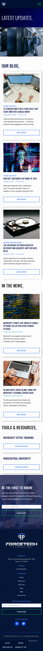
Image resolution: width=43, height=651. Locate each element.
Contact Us (21, 595)
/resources (7, 647)
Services (21, 584)
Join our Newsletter (21, 601)
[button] (39, 4)
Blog (21, 588)
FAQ (21, 592)
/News (20, 643)
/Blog (7, 643)
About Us (21, 581)
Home (21, 577)
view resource (21, 446)
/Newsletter (21, 647)
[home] (4, 4)
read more (21, 132)
